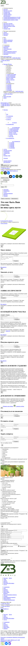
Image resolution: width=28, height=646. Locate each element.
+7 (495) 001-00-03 (15, 57)
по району (9, 117)
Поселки (5, 9)
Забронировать (14, 198)
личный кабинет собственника (7, 15)
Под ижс (8, 82)
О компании (6, 46)
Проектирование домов (9, 26)
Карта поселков (7, 96)
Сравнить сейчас (20, 406)
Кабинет (5, 593)
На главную (9, 220)
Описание (5, 189)
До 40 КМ (8, 86)
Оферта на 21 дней (15, 640)
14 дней (3, 315)
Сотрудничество (7, 49)
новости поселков (7, 41)
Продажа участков (7, 23)
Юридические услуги (8, 24)
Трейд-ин (5, 27)
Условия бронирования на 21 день (11, 18)
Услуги (5, 584)
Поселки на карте (7, 10)
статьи (5, 42)
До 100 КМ (9, 90)
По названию (9, 116)
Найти (2, 187)
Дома (4, 579)
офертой (8, 331)
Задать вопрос (4, 223)
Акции (5, 32)
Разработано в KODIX (6, 641)
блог (4, 154)
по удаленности (10, 138)
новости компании (8, 40)
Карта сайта (6, 592)
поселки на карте (7, 150)
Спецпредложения (8, 193)
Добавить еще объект (8, 406)
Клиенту (5, 589)
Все (7, 114)
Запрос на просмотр (5, 198)
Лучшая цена (6, 12)
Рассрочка (5, 33)
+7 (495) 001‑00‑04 (5, 105)
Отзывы (5, 50)
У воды (8, 81)
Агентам (5, 158)
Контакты (5, 54)
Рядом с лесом (9, 78)
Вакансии (5, 47)
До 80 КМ (8, 88)
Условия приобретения (9, 600)
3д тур (5, 192)
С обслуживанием (10, 75)
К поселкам (3, 220)
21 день (7, 315)
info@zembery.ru (7, 56)
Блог (4, 588)
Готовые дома (6, 13)
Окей (2, 563)
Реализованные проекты (9, 52)
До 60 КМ (8, 87)
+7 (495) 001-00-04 (5, 60)
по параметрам (10, 124)
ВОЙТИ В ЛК (6, 165)
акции (4, 97)
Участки (5, 196)
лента (4, 38)
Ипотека (5, 35)
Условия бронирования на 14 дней (11, 17)
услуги (5, 149)
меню (2, 5)
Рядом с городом (10, 79)
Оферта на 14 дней (5, 640)
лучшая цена (6, 153)
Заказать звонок (13, 165)
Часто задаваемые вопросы (10, 51)
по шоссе (8, 119)
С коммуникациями (11, 74)
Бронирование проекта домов (10, 19)
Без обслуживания (10, 77)
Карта (10, 578)
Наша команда (6, 598)
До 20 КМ (8, 84)
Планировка (6, 190)
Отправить (16, 260)
